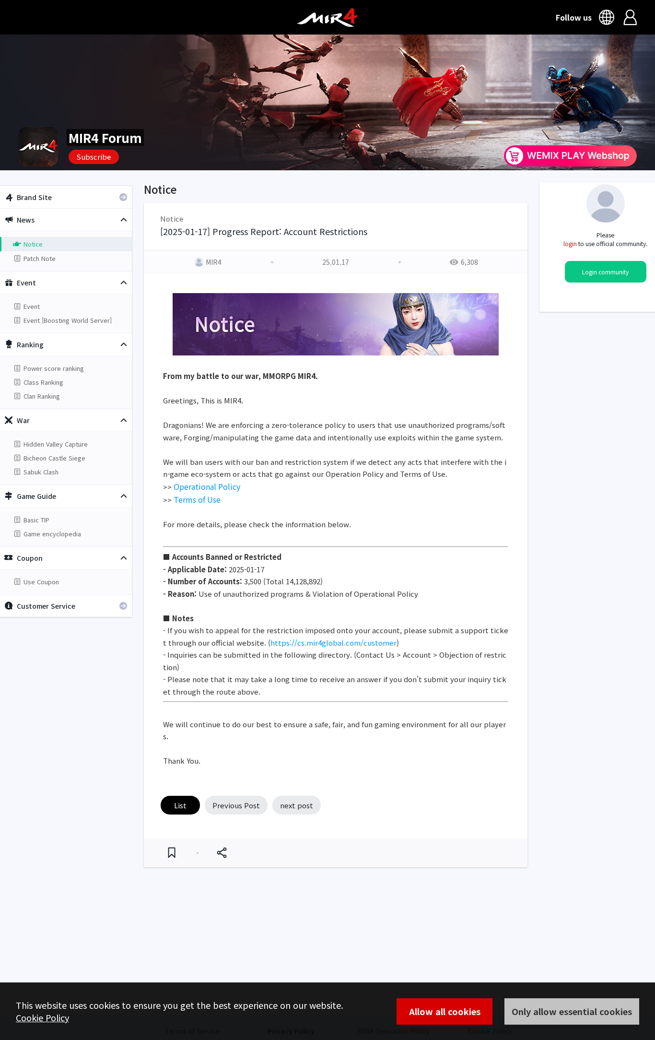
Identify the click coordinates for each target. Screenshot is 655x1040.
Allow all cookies (444, 1011)
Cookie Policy (42, 1017)
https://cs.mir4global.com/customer (333, 643)
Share (221, 853)
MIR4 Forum (105, 137)
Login (630, 17)
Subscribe (93, 157)
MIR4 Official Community (327, 17)
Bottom (552, 978)
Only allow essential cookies (572, 1011)
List (180, 805)
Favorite (171, 853)
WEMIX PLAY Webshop (570, 155)
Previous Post (236, 805)
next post (296, 805)
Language (608, 17)
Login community (605, 272)
